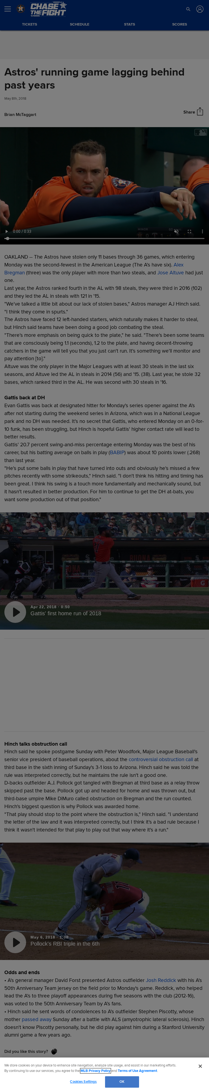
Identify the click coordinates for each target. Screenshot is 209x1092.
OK (121, 1082)
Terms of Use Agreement (137, 1071)
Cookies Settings (83, 1082)
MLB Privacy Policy (95, 1071)
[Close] (200, 1066)
